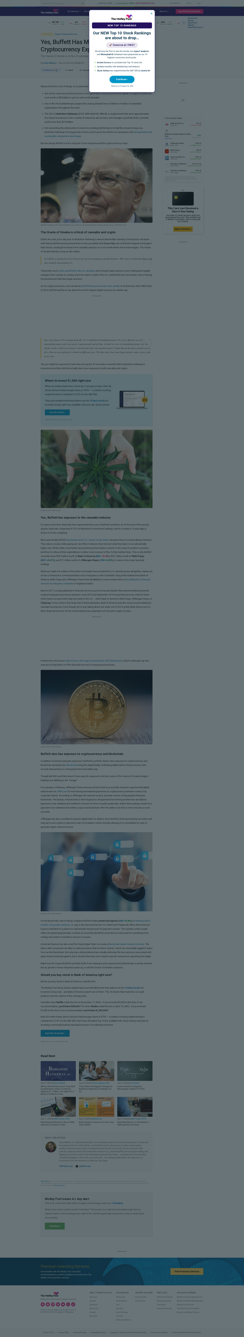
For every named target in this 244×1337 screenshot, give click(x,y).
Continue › (122, 79)
